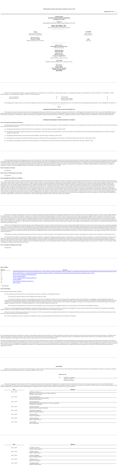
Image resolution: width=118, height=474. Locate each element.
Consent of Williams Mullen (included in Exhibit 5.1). (24, 277)
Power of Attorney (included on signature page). (23, 281)
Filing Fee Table (16, 282)
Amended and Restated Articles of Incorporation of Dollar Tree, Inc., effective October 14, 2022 (33, 271)
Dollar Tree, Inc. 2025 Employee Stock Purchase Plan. (24, 274)
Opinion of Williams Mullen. (19, 276)
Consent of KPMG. (17, 279)
